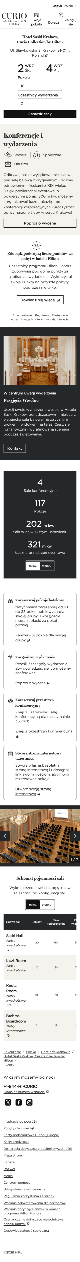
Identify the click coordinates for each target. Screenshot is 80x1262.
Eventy (9, 1065)
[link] (44, 637)
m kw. (33, 565)
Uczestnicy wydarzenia (38, 95)
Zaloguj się (70, 22)
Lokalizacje (12, 1052)
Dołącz (53, 22)
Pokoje (24, 77)
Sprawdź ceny (52, 114)
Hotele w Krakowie (55, 1052)
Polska (31, 1052)
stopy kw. (48, 565)
